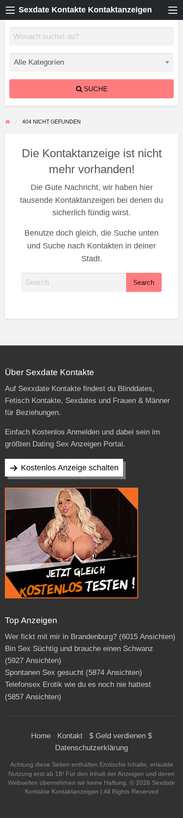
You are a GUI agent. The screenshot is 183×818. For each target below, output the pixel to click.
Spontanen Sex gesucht (44, 672)
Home (41, 736)
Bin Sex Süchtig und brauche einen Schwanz (79, 648)
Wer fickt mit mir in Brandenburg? (61, 636)
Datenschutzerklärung (91, 748)
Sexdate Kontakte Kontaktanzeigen (85, 9)
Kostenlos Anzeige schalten (70, 467)
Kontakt (70, 736)
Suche (94, 89)
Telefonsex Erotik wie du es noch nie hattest (78, 684)
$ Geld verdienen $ (120, 736)
